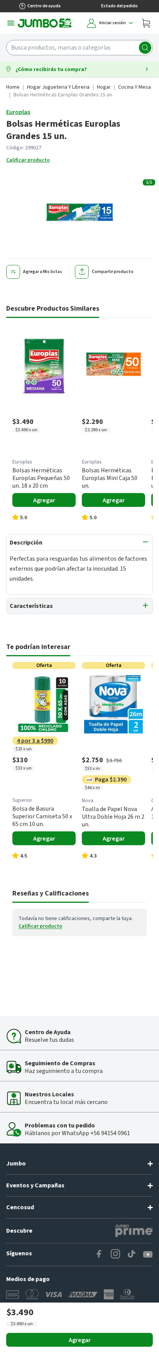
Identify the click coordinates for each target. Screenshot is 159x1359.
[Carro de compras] (146, 23)
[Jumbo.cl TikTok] (132, 1255)
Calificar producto (28, 160)
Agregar (80, 1340)
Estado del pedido (119, 6)
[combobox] (79, 47)
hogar (104, 87)
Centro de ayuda (44, 6)
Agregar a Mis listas (42, 271)
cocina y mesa (134, 87)
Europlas (18, 112)
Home (13, 87)
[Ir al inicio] (45, 23)
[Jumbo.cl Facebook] (99, 1255)
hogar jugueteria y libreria (58, 87)
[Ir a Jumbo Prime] (134, 1231)
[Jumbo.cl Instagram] (115, 1255)
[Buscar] (145, 47)
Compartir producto (113, 271)
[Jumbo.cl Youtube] (148, 1255)
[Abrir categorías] (10, 23)
